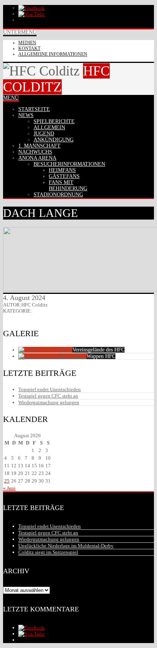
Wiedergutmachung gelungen (48, 402)
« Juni (9, 488)
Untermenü (20, 32)
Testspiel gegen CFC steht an (48, 396)
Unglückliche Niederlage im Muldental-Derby (66, 546)
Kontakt (29, 48)
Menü (11, 98)
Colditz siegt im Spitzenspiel (48, 552)
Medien (27, 42)
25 (7, 481)
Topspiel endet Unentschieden (49, 389)
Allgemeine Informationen (52, 54)
